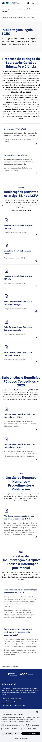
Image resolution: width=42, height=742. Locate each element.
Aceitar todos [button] (11, 733)
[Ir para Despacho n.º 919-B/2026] (21, 136)
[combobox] (37, 712)
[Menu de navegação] (38, 3)
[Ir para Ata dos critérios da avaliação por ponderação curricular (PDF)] (21, 523)
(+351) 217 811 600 (9, 703)
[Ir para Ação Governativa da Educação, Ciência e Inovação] (21, 303)
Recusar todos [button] (31, 733)
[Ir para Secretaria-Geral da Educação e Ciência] (21, 227)
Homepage (5, 17)
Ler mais (32, 721)
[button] (21, 738)
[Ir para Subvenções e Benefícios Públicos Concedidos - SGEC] (21, 418)
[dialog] (21, 725)
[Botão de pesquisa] (33, 3)
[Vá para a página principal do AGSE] (11, 3)
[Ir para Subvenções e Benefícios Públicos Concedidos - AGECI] (21, 448)
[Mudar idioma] (28, 3)
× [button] (40, 711)
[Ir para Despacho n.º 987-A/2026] (21, 163)
